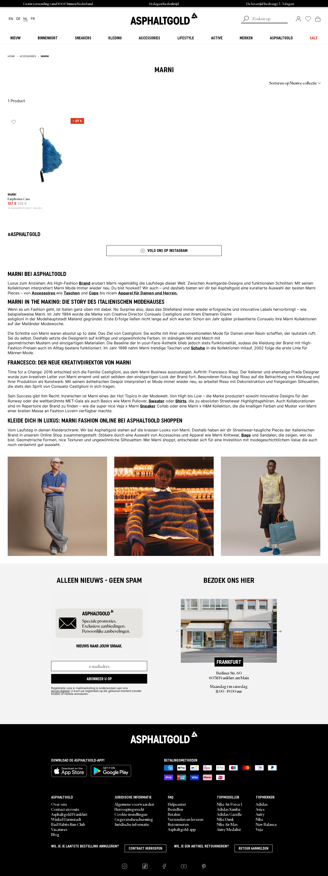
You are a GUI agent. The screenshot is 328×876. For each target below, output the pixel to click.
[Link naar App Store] (69, 771)
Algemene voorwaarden (134, 804)
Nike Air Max (227, 824)
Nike (259, 819)
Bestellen (175, 809)
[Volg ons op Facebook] (164, 866)
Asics (260, 809)
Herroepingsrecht (129, 809)
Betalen (174, 814)
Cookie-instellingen (131, 814)
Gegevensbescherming (134, 819)
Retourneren (178, 824)
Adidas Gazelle (229, 814)
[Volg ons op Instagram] (124, 866)
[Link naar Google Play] (111, 771)
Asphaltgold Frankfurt (69, 814)
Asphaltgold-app (182, 829)
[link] (164, 19)
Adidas (261, 804)
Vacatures (59, 829)
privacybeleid (60, 691)
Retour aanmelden (253, 848)
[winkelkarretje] (317, 18)
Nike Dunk (225, 819)
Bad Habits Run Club (68, 824)
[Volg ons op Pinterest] (204, 866)
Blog (55, 834)
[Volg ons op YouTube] (184, 866)
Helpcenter (177, 804)
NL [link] (25, 19)
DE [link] (18, 19)
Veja (259, 829)
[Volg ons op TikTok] (144, 866)
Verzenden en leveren (185, 819)
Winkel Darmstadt (66, 819)
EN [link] (11, 19)
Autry (260, 814)
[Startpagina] (164, 737)
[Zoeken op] (246, 19)
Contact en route (65, 809)
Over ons (59, 804)
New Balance (266, 824)
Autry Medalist (229, 829)
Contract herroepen (145, 848)
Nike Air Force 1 (229, 804)
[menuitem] (34, 83)
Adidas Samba (228, 809)
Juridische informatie (132, 824)
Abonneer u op (99, 679)
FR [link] (33, 19)
